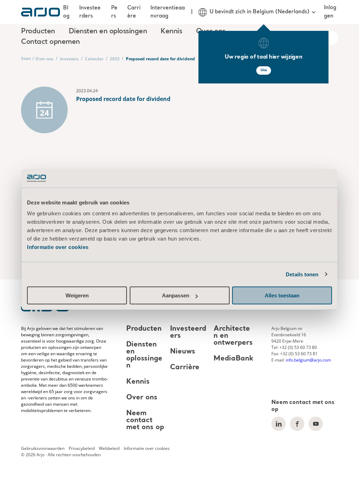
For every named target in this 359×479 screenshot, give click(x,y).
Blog (66, 12)
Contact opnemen (50, 42)
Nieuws (182, 351)
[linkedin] (278, 424)
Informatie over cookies (58, 247)
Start (26, 58)
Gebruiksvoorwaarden (43, 448)
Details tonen (302, 274)
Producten (144, 328)
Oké (263, 70)
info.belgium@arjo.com (308, 360)
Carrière (134, 12)
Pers (114, 12)
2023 (114, 59)
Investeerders (90, 12)
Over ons (44, 59)
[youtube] (316, 424)
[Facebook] (297, 424)
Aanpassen (175, 295)
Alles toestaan (282, 295)
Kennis (138, 381)
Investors (69, 59)
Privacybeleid (82, 448)
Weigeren (77, 295)
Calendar (94, 59)
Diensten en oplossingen (144, 355)
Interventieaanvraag (167, 12)
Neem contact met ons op (145, 420)
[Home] (40, 12)
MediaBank (233, 358)
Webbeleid (109, 448)
